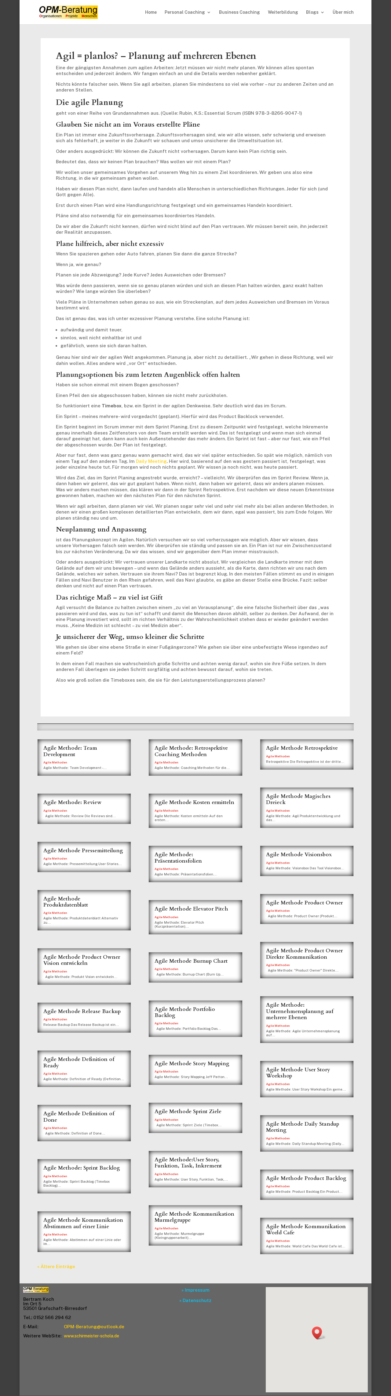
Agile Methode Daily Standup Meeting (302, 1127)
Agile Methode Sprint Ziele (188, 1111)
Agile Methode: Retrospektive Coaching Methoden (191, 751)
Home (151, 12)
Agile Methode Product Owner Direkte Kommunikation (304, 953)
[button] (319, 1333)
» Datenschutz (195, 1300)
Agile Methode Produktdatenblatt (65, 901)
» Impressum (195, 1290)
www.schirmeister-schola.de (91, 1335)
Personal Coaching (185, 12)
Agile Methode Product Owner (304, 902)
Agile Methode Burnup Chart (191, 961)
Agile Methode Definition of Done (78, 1116)
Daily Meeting (151, 461)
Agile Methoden (55, 762)
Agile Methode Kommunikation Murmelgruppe (194, 1217)
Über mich (343, 12)
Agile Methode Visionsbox (299, 854)
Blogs (312, 12)
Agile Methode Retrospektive (302, 748)
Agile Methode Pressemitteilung (83, 850)
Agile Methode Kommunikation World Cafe (306, 1229)
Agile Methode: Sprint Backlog (81, 1167)
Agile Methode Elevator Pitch (191, 908)
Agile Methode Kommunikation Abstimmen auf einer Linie (83, 1223)
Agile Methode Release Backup (82, 1011)
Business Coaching (239, 12)
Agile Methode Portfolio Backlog (185, 1012)
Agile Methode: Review (72, 802)
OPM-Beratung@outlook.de (94, 1326)
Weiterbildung (283, 12)
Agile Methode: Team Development (70, 751)
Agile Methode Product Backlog (306, 1178)
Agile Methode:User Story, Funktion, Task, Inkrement (188, 1162)
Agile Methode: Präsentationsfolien (178, 857)
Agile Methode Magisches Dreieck (298, 799)
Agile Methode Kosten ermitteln (194, 802)
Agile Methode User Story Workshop (298, 1072)
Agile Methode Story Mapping (192, 1063)
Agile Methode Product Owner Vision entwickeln (81, 960)
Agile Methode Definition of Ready (78, 1062)
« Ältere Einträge (56, 1266)
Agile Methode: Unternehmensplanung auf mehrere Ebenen (299, 1011)
